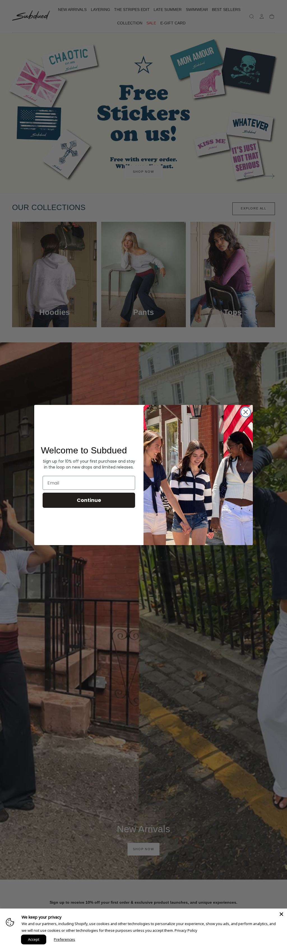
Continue (89, 500)
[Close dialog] (246, 412)
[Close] (281, 914)
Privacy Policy (186, 930)
